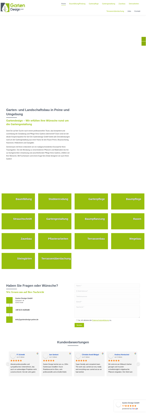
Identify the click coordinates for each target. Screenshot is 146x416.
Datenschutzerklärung (100, 320)
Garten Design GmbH (130, 403)
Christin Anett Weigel (90, 355)
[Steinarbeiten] (55, 241)
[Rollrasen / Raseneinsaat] (128, 221)
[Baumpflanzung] (91, 221)
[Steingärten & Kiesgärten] (18, 261)
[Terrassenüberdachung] (55, 261)
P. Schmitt (21, 355)
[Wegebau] (128, 241)
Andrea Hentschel (121, 355)
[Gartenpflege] (91, 201)
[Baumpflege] (128, 201)
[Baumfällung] (18, 201)
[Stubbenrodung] (55, 201)
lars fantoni (53, 355)
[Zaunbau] (18, 241)
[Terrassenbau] (91, 241)
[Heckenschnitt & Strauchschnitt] (18, 221)
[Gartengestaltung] (55, 221)
